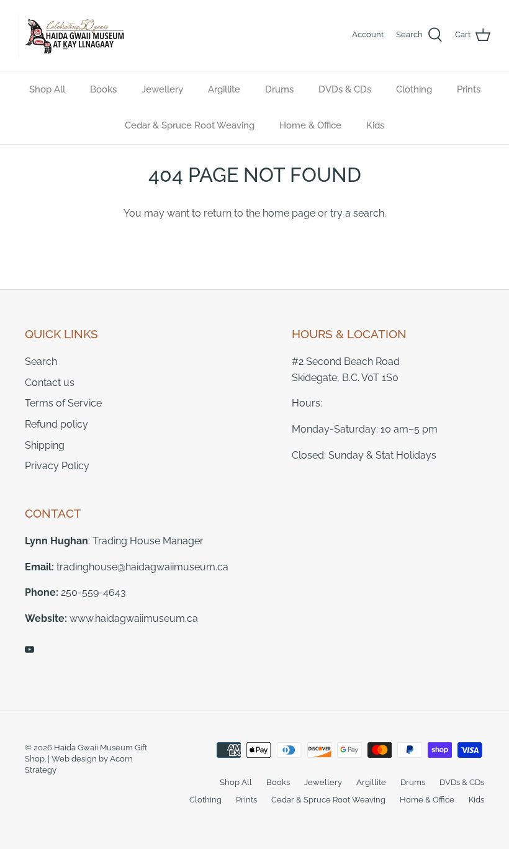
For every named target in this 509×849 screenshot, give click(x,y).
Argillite (224, 89)
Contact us (49, 383)
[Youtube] (29, 649)
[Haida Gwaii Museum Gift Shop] (74, 35)
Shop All (47, 89)
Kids (375, 125)
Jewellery (162, 89)
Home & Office (310, 125)
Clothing (414, 89)
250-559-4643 (93, 592)
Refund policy (56, 424)
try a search (357, 213)
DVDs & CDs (344, 89)
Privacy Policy (57, 466)
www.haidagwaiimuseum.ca (134, 618)
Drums (279, 89)
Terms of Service (63, 403)
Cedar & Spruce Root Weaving (189, 125)
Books (103, 89)
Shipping (45, 445)
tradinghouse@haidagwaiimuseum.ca (142, 567)
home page (289, 213)
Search (41, 361)
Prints (468, 89)
